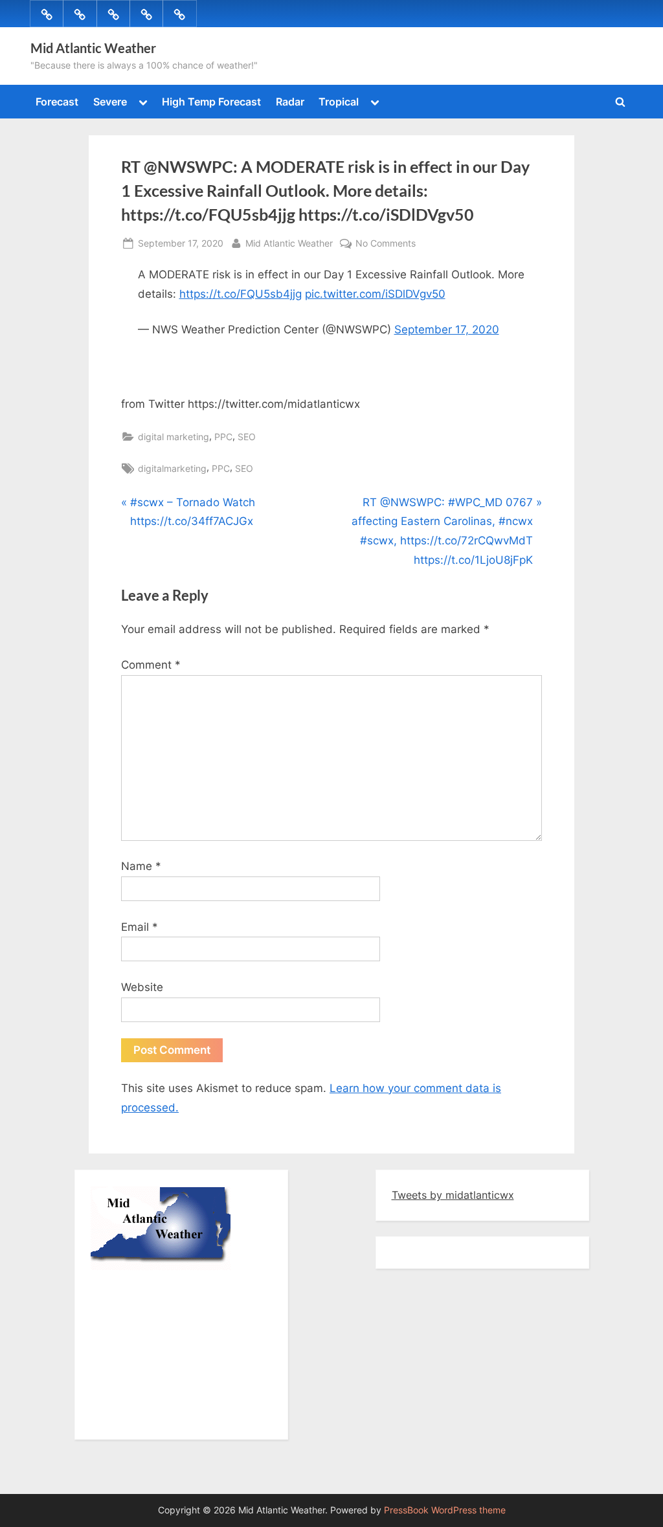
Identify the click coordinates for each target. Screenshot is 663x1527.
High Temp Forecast (211, 101)
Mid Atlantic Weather (93, 48)
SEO (247, 436)
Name (141, 866)
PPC (223, 436)
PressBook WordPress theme (445, 1510)
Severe (110, 101)
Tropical (339, 101)
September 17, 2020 (446, 329)
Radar (290, 101)
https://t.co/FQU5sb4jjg (240, 293)
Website (142, 987)
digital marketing (173, 436)
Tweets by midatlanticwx (453, 1194)
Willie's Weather (144, 1416)
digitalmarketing (172, 468)
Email (139, 926)
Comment (151, 664)
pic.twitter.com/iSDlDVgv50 (375, 293)
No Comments (385, 244)
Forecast (57, 101)
